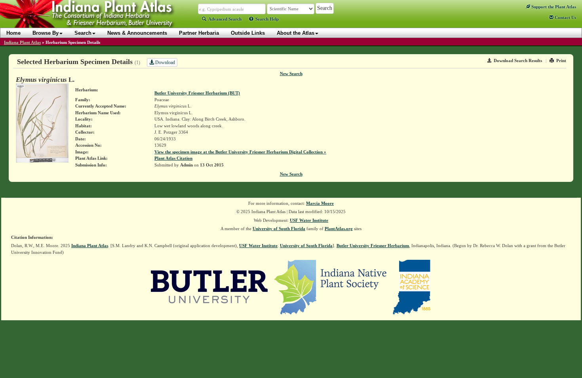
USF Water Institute (309, 220)
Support (553, 6)
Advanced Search (225, 19)
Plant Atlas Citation (173, 158)
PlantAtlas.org (339, 228)
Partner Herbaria (199, 33)
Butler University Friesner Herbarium (373, 245)
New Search (291, 73)
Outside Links (248, 33)
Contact (564, 17)
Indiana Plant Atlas (22, 42)
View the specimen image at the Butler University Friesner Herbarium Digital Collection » (240, 151)
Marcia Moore (320, 203)
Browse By (45, 33)
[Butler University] (209, 286)
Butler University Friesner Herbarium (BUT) (197, 93)
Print (561, 60)
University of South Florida (279, 228)
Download (164, 62)
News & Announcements (137, 33)
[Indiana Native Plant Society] (331, 286)
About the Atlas (295, 33)
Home (13, 33)
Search (82, 33)
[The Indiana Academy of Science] (411, 286)
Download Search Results (518, 60)
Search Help (267, 19)
